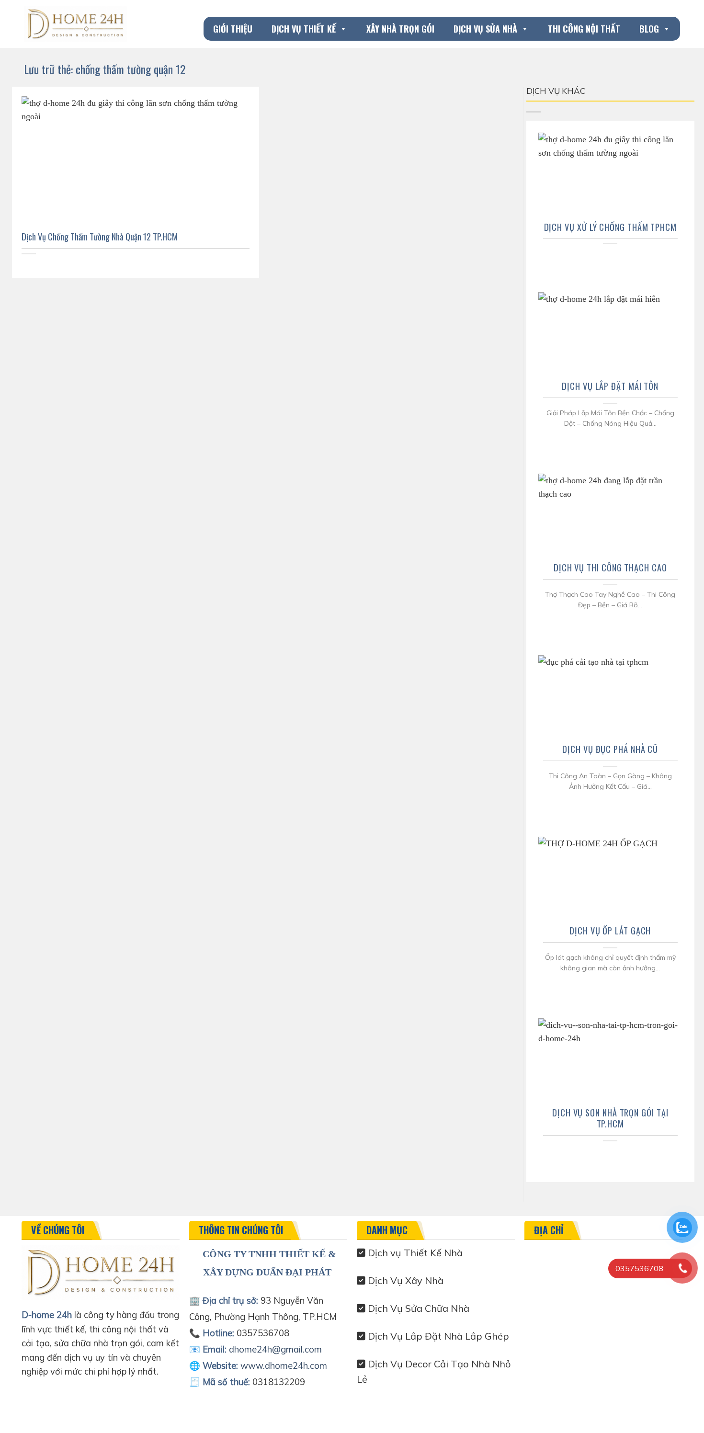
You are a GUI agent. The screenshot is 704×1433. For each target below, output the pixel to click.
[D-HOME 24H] (75, 24)
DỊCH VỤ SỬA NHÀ (485, 29)
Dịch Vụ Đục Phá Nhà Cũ (610, 749)
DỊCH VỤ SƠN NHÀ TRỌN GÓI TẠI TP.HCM (610, 1118)
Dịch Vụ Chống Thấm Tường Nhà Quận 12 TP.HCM (100, 236)
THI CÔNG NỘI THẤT (584, 29)
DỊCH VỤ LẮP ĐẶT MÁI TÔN (610, 386)
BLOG (649, 29)
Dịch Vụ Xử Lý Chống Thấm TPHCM (610, 227)
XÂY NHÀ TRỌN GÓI (400, 29)
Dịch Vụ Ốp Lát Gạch (610, 930)
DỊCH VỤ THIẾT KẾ (304, 29)
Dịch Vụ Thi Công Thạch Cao (610, 567)
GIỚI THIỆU (232, 29)
